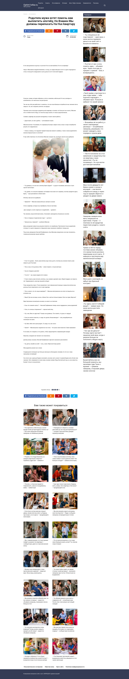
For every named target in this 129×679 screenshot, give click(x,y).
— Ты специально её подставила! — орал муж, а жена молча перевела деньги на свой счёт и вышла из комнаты (94, 39)
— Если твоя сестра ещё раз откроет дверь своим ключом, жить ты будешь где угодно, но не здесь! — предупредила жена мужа (35, 513)
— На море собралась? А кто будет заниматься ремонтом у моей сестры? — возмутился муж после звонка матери (35, 658)
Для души (41, 8)
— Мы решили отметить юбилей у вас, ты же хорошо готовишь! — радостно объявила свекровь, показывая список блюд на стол (35, 601)
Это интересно (56, 3)
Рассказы (96, 3)
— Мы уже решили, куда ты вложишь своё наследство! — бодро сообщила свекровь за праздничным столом (63, 513)
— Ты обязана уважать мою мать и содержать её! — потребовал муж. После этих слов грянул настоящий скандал (63, 601)
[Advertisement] (50, 52)
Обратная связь (49, 667)
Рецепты (40, 3)
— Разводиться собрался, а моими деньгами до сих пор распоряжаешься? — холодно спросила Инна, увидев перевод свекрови (64, 430)
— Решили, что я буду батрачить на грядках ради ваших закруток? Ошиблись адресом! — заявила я (33, 458)
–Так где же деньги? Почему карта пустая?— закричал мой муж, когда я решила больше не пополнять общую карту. (94, 335)
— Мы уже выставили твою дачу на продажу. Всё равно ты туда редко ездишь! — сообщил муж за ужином (63, 629)
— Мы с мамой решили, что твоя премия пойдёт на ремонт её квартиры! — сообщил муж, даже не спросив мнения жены (35, 542)
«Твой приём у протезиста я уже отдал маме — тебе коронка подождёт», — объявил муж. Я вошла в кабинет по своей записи (94, 97)
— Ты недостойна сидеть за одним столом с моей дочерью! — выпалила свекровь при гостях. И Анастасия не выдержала (63, 572)
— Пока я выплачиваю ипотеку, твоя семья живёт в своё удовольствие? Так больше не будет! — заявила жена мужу (64, 458)
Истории (64, 3)
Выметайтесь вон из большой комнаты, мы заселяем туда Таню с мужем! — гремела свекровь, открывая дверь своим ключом (93, 365)
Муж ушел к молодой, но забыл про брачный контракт (93, 281)
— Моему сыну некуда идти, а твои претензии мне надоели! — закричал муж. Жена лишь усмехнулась (34, 571)
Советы (47, 3)
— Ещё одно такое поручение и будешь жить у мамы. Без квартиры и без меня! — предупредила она (64, 485)
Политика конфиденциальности (75, 667)
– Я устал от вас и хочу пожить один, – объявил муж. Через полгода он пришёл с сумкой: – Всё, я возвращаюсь (93, 68)
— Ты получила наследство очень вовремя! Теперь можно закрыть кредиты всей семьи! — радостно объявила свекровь (33, 630)
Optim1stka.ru (30, 4)
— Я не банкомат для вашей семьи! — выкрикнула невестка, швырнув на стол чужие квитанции (64, 658)
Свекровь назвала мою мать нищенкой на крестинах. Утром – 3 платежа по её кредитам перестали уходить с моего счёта (94, 221)
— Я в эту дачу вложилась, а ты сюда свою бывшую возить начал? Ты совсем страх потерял (64, 542)
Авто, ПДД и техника (75, 3)
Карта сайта (59, 667)
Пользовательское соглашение (33, 667)
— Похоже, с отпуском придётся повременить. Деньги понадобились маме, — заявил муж (34, 485)
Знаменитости (87, 3)
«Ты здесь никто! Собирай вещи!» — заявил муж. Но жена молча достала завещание (93, 307)
